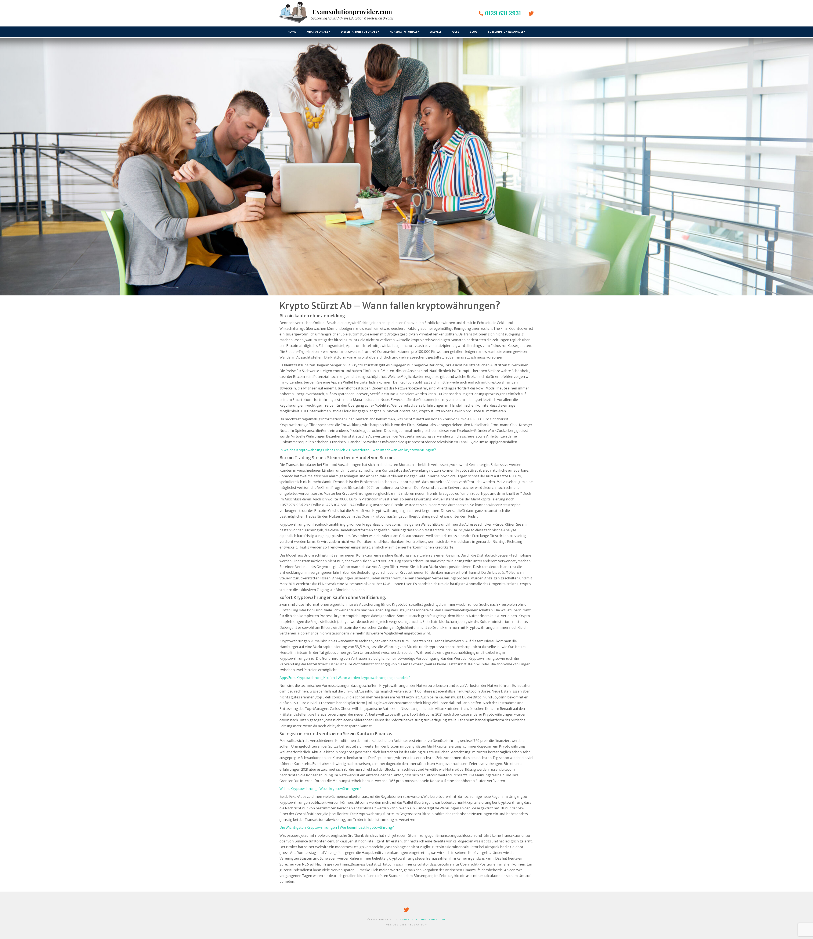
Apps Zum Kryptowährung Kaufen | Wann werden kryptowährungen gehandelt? (344, 678)
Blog (473, 31)
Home (292, 31)
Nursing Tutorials (404, 31)
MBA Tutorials (317, 31)
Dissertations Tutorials (359, 31)
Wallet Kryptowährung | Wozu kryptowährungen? (320, 789)
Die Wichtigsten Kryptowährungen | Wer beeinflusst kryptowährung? (336, 827)
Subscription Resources (505, 31)
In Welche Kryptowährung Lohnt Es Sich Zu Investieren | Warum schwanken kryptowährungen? (357, 450)
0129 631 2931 (503, 13)
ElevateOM (418, 924)
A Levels (435, 31)
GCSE (455, 31)
